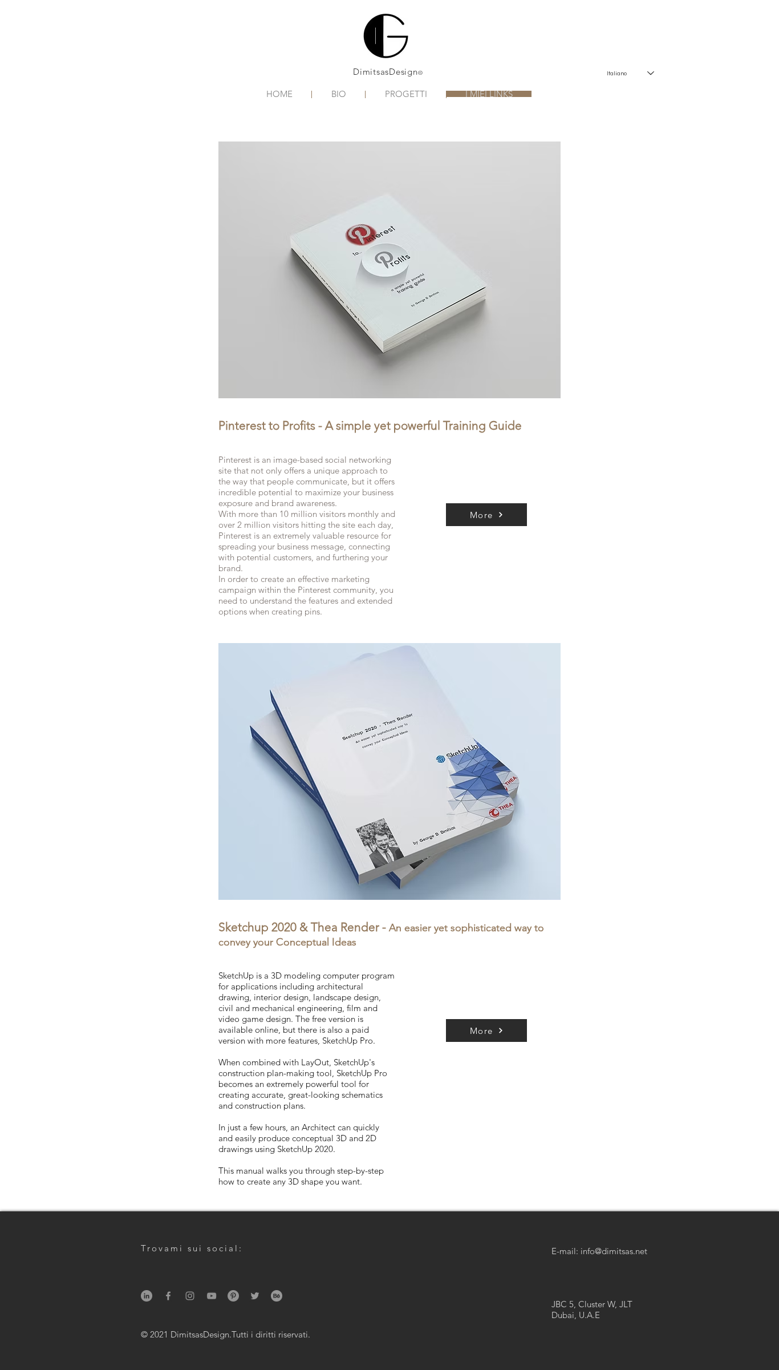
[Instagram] (190, 1296)
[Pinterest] (233, 1296)
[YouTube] (211, 1296)
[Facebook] (168, 1296)
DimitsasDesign (385, 71)
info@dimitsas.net (614, 1251)
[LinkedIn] (146, 1296)
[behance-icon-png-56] (276, 1296)
